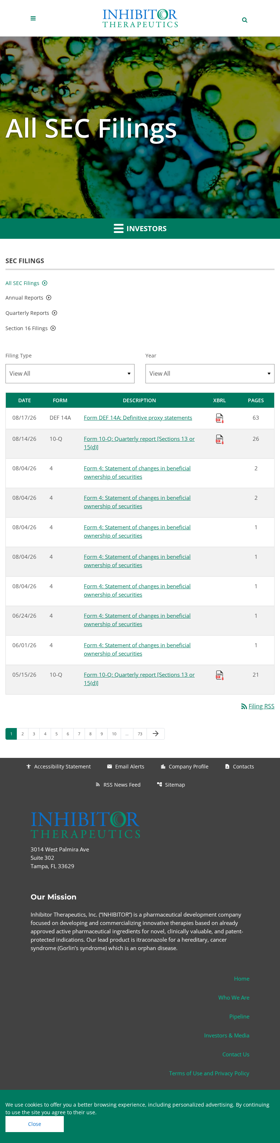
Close (34, 1123)
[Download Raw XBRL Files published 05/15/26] (220, 675)
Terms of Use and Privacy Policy (209, 1073)
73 (142, 733)
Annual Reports (24, 297)
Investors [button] (146, 228)
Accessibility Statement (58, 766)
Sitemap (171, 784)
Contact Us (235, 1054)
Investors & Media (226, 1035)
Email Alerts (125, 766)
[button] (34, 18)
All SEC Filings (22, 283)
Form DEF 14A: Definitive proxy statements (138, 417)
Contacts (239, 766)
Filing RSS (257, 706)
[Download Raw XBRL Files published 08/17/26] (220, 417)
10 (116, 733)
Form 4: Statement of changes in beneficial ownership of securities (137, 472)
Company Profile (184, 766)
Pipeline (239, 1016)
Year (150, 355)
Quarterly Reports (27, 312)
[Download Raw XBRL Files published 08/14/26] (220, 439)
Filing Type (18, 355)
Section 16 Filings (26, 328)
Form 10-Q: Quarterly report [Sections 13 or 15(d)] (139, 443)
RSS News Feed (118, 784)
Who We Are (233, 997)
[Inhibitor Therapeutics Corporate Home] (140, 18)
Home (241, 978)
